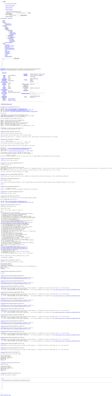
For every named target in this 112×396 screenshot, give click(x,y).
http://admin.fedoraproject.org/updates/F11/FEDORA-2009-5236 (66, 312)
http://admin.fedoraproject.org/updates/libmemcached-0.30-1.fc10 (15, 328)
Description (3, 106)
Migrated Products (8, 56)
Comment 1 (3, 131)
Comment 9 (3, 196)
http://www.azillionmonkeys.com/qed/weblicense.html (19, 148)
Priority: (4, 87)
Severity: (4, 88)
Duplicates (12, 34)
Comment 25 (3, 343)
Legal (6, 55)
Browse (6, 27)
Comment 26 (3, 347)
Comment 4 (3, 162)
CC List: (25, 79)
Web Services (7, 53)
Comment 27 (3, 352)
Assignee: (4, 91)
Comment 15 (3, 286)
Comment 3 (3, 158)
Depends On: (4, 97)
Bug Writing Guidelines (9, 45)
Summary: (2, 69)
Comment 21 (3, 320)
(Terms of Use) (9, 104)
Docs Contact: (4, 93)
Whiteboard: (4, 96)
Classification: (4, 79)
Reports (7, 29)
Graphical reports (13, 33)
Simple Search (7, 23)
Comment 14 (3, 280)
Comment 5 (3, 174)
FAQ (6, 50)
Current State (10, 30)
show (34, 76)
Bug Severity (12, 40)
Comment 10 (3, 204)
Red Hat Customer (8, 9)
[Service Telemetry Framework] (37, 94)
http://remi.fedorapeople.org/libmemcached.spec (16, 108)
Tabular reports (12, 32)
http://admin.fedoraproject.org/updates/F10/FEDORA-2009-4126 (66, 289)
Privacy (1, 394)
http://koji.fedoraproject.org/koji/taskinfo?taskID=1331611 (14, 223)
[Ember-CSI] (37, 91)
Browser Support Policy (9, 47)
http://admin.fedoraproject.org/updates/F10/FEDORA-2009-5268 (66, 318)
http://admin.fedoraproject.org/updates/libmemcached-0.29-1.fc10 (15, 306)
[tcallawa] (34, 80)
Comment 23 (3, 331)
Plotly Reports (10, 38)
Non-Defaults (12, 41)
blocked (14, 100)
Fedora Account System (9, 5)
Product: (4, 78)
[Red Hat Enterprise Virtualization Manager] (37, 92)
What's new (7, 46)
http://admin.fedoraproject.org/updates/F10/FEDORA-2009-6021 (66, 334)
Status (4, 75)
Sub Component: (4, 81)
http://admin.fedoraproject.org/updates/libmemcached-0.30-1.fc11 (15, 323)
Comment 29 (3, 373)
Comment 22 (3, 326)
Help (4, 43)
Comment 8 (3, 191)
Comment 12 (3, 271)
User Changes (12, 37)
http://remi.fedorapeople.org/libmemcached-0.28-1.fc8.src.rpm (19, 109)
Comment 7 (3, 186)
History (40, 75)
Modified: (26, 75)
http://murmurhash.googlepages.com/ (16, 150)
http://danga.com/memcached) (7, 115)
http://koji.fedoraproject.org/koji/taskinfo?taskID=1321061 (24, 111)
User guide (7, 52)
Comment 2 (3, 139)
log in (7, 380)
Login (4, 1)
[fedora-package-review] (34, 78)
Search (4, 22)
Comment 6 (3, 178)
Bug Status (12, 39)
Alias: (4, 76)
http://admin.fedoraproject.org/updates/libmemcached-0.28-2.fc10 (15, 283)
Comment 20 (3, 314)
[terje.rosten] (34, 81)
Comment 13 (3, 275)
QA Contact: (4, 92)
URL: (4, 94)
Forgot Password (9, 14)
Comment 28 (3, 362)
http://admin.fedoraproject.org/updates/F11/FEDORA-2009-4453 (66, 295)
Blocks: (4, 98)
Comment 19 (3, 308)
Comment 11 (3, 260)
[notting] (34, 79)
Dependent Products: (25, 93)
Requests (6, 28)
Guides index (7, 51)
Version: (4, 83)
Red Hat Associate (8, 7)
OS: (4, 85)
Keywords (4, 72)
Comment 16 (3, 292)
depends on (10, 100)
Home (4, 20)
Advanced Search (8, 24)
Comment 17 (3, 298)
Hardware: (4, 84)
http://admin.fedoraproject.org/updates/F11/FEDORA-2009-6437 (66, 340)
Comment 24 (3, 337)
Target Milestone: (4, 89)
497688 (13, 98)
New (4, 21)
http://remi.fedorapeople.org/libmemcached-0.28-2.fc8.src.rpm (19, 202)
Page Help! (7, 44)
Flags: (25, 96)
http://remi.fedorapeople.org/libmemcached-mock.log (17, 110)
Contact (6, 54)
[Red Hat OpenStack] (37, 93)
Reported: (26, 74)
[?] (3, 59)
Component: (4, 80)
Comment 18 (3, 303)
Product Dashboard (8, 42)
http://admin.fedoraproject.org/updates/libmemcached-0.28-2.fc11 (15, 278)
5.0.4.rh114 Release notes (10, 49)
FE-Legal (9, 98)
